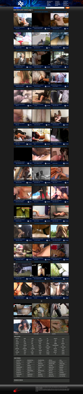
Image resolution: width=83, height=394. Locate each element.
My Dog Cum (50, 375)
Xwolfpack (49, 2)
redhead (20, 240)
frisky (41, 338)
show (48, 350)
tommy (58, 28)
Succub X (50, 372)
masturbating (20, 163)
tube (41, 348)
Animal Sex (57, 1)
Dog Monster (29, 374)
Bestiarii (48, 4)
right (57, 105)
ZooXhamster (57, 4)
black (26, 338)
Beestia (56, 5)
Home (17, 7)
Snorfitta (60, 361)
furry (40, 353)
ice (56, 353)
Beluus (39, 372)
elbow (40, 278)
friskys (64, 352)
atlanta (48, 348)
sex (53, 86)
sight (16, 163)
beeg (41, 343)
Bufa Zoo (49, 370)
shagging (37, 163)
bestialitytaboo (56, 345)
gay (48, 340)
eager (37, 259)
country (54, 124)
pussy (41, 345)
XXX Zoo (49, 360)
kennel (64, 353)
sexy (25, 353)
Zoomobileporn (61, 374)
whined (40, 163)
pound (18, 28)
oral (18, 350)
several (35, 124)
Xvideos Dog (61, 363)
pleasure (56, 348)
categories (25, 7)
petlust (48, 343)
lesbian (56, 86)
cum (39, 182)
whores (26, 345)
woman (23, 163)
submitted (58, 240)
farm (63, 341)
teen (19, 47)
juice (39, 47)
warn (37, 124)
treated (55, 201)
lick (63, 340)
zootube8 (33, 348)
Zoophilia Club (40, 360)
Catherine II (65, 3)
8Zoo (38, 368)
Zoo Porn (65, 2)
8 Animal (39, 367)
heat (56, 163)
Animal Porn (65, 1)
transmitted (21, 86)
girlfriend (18, 348)
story (53, 163)
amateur (56, 352)
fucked (33, 352)
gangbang (25, 348)
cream (64, 338)
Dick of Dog (40, 375)
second (18, 343)
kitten (25, 352)
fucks (26, 341)
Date (41, 7)
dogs (33, 353)
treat (36, 201)
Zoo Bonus (57, 2)
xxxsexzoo (41, 340)
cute (33, 340)
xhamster (18, 352)
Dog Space (39, 374)
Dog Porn (49, 5)
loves (57, 201)
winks (21, 182)
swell (20, 278)
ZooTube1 (60, 365)
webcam (18, 338)
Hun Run (39, 361)
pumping (35, 28)
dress (56, 28)
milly (56, 340)
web (33, 345)
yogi (18, 124)
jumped (39, 240)
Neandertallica (29, 370)
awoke (17, 182)
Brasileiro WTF (51, 363)
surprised (39, 86)
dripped (54, 259)
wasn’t (56, 105)
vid (18, 105)
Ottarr (48, 3)
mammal (63, 343)
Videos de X (29, 375)
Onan (60, 360)
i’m (34, 105)
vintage (48, 353)
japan (33, 338)
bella (16, 240)
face (55, 163)
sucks (25, 343)
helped (54, 28)
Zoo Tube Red (61, 375)
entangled (37, 278)
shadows (19, 259)
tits (33, 350)
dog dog (21, 4)
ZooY (28, 372)
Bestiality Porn (50, 1)
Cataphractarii (66, 5)
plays (41, 352)
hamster (48, 352)
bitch (16, 28)
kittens (18, 341)
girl (25, 340)
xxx (48, 338)
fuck (34, 201)
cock (16, 259)
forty (18, 182)
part (18, 340)
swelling (22, 259)
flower (56, 350)
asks (19, 201)
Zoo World (61, 372)
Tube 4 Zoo (50, 374)
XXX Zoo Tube (40, 365)
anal (56, 341)
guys (48, 345)
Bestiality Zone (40, 370)
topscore (56, 338)
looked (41, 28)
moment (54, 47)
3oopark (60, 368)
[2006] (56, 343)
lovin (63, 348)
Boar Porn (28, 368)
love (63, 345)
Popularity (33, 7)
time (18, 345)
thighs (56, 259)
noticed (17, 47)
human (37, 47)
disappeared (18, 86)
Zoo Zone (65, 4)
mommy (17, 201)
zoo (36, 86)
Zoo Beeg (50, 365)
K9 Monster (40, 363)
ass (56, 182)
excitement (21, 201)
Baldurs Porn (50, 367)
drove (56, 124)
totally (58, 47)
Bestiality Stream (51, 361)
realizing (55, 240)
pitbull (64, 350)
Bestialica (60, 367)
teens (25, 350)
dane (35, 163)
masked (41, 350)
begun (18, 278)
